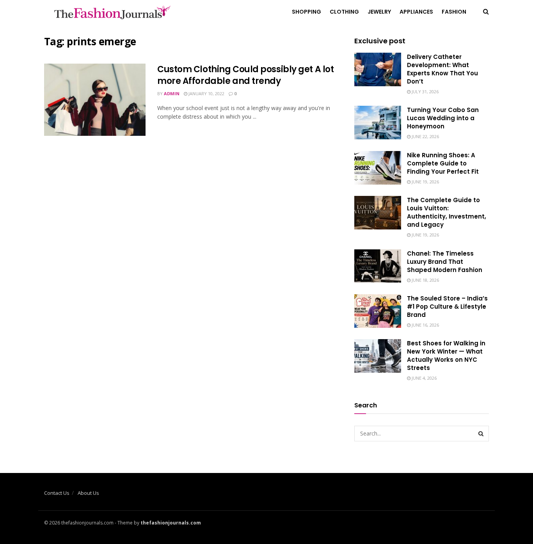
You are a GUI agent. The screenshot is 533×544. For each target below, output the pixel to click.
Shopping (306, 12)
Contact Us (56, 492)
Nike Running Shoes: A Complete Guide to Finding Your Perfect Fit (443, 163)
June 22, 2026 (424, 136)
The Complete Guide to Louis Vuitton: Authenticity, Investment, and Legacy (446, 212)
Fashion (454, 12)
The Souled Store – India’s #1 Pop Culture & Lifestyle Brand (447, 306)
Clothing (344, 12)
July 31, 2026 (424, 91)
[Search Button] (481, 433)
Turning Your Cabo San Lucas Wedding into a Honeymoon (443, 118)
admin (171, 93)
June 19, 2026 (424, 182)
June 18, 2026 (424, 280)
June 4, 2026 (423, 378)
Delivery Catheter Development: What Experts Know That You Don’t (442, 69)
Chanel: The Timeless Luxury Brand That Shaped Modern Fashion (444, 261)
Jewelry (379, 12)
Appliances (416, 12)
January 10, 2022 (205, 93)
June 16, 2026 (424, 325)
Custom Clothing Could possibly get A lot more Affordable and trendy (245, 75)
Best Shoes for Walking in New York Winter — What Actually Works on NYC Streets (446, 355)
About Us (88, 492)
